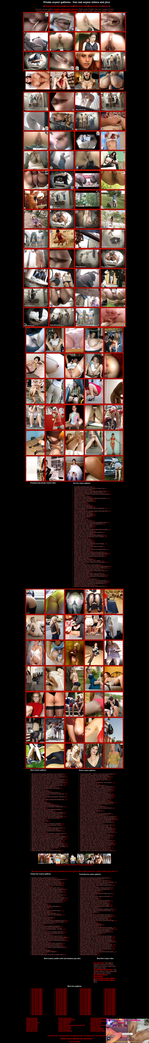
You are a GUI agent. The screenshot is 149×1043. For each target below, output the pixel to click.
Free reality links (100, 1035)
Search (106, 6)
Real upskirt (98, 976)
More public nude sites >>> (88, 871)
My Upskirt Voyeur (101, 974)
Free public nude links (76, 1035)
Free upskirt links (64, 1035)
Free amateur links (89, 1035)
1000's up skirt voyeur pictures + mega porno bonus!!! (74, 864)
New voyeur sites (80, 6)
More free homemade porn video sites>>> (64, 871)
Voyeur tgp (69, 6)
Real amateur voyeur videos (104, 978)
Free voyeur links (53, 1035)
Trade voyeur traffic (74, 1041)
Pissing (75, 9)
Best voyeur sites (95, 6)
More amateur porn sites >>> (108, 871)
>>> (94, 487)
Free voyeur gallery (37, 989)
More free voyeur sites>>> (40, 871)
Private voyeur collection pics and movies (77, 1038)
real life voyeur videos (106, 980)
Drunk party (66, 9)
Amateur (57, 9)
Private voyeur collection (53, 6)
